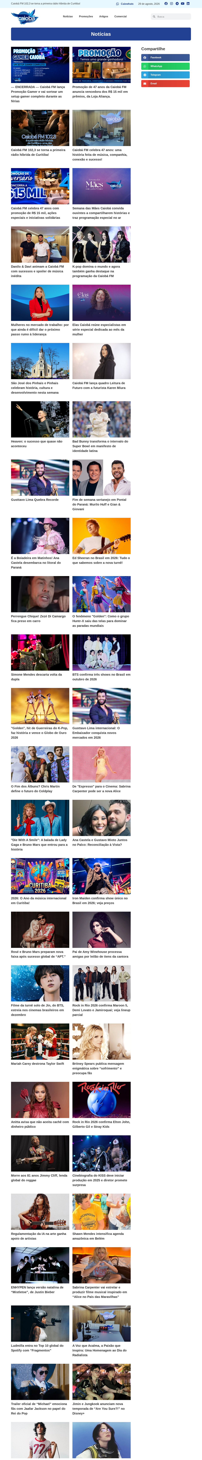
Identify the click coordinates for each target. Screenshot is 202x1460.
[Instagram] (171, 3)
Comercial (120, 16)
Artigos (103, 16)
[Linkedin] (188, 3)
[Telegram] (177, 3)
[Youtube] (182, 3)
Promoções (86, 16)
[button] (165, 57)
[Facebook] (166, 3)
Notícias (68, 16)
